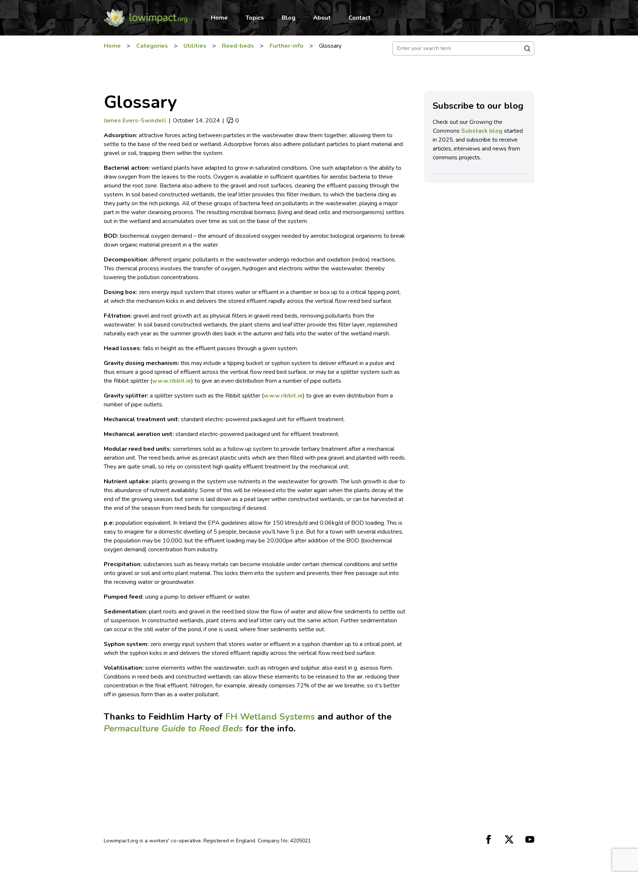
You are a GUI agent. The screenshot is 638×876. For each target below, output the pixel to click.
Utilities (194, 46)
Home (219, 18)
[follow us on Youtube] (529, 839)
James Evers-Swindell (135, 120)
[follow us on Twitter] (509, 839)
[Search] (527, 48)
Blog (288, 18)
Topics (255, 18)
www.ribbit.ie (171, 381)
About (322, 18)
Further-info (286, 46)
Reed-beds (238, 46)
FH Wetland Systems (270, 717)
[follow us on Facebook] (488, 839)
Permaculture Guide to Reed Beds (173, 728)
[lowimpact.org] (145, 18)
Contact (360, 18)
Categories (152, 46)
